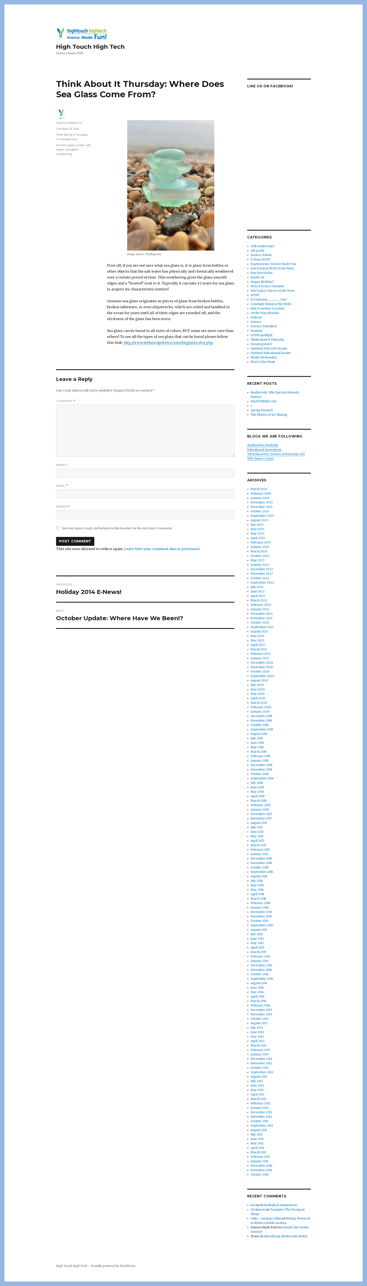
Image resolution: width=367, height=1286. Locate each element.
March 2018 (259, 801)
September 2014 (262, 979)
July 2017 (257, 827)
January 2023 (260, 565)
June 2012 (257, 1085)
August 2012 (259, 1076)
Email (62, 486)
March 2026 (259, 489)
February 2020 (261, 707)
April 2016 (257, 894)
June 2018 (257, 787)
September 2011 (262, 1125)
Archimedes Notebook (262, 445)
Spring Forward (262, 410)
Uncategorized (66, 139)
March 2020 (259, 703)
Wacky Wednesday (264, 357)
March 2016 (258, 898)
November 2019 (261, 720)
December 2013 (261, 1010)
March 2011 (258, 1152)
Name (62, 465)
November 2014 (261, 970)
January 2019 (259, 760)
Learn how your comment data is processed (161, 549)
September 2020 (262, 676)
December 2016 (261, 858)
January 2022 (260, 609)
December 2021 (261, 614)
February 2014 (260, 1005)
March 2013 (259, 1045)
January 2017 (259, 854)
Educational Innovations (264, 449)
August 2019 (259, 734)
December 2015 (261, 912)
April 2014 (257, 996)
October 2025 (260, 511)
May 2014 (257, 992)
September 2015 (262, 925)
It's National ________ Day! (269, 299)
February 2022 (261, 605)
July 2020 (257, 685)
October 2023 (260, 556)
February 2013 (260, 1050)
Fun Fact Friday (262, 273)
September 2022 (262, 582)
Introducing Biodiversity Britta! (285, 1236)
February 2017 (260, 849)
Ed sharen (258, 1209)
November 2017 (261, 818)
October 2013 (260, 1019)
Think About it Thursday (72, 134)
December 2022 (262, 569)
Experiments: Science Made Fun (273, 264)
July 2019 (257, 738)
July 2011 (257, 1134)
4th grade (257, 250)
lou (253, 1205)
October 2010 (260, 1174)
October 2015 (259, 921)
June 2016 (257, 885)
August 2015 (259, 930)
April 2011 (257, 1148)
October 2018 (260, 774)
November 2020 (262, 667)
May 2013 (257, 1036)
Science (256, 322)
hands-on (257, 277)
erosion (61, 145)
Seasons (256, 331)
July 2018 (257, 783)
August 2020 (259, 680)
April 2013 (257, 1041)
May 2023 (257, 560)
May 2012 (257, 1090)
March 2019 (258, 752)
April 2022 (258, 596)
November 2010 (261, 1170)
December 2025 (262, 502)
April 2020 (258, 698)
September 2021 (262, 627)
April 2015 (257, 947)
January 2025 (260, 547)
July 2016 (257, 881)
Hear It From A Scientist (267, 286)
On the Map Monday (265, 313)
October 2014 (260, 974)
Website (63, 506)
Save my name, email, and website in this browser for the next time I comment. (117, 528)
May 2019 (257, 747)
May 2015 (257, 943)
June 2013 (257, 1032)
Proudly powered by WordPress (113, 1266)
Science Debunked (264, 326)
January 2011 (259, 1161)
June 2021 (257, 636)
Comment (65, 401)
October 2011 (259, 1121)
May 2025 (257, 533)
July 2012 (257, 1081)
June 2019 (257, 743)
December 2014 (261, 965)
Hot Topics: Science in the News (273, 291)
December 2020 (262, 663)
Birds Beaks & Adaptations (278, 1205)
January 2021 (260, 658)
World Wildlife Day (264, 401)
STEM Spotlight (261, 335)
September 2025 (262, 516)
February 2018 (260, 805)
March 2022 (259, 600)
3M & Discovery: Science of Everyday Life (276, 454)
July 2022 (257, 587)
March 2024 (259, 551)
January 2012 (260, 1108)
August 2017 (259, 823)
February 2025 (261, 542)
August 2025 (259, 520)
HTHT (255, 295)
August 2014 (259, 983)
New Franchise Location (267, 308)
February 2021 (261, 654)
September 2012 (262, 1072)
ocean (80, 145)
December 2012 (261, 1059)
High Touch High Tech (90, 46)
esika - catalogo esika (266, 1218)
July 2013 (257, 1028)
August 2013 (259, 1023)
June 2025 (257, 529)
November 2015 (261, 916)
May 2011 (257, 1143)
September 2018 (262, 778)
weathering (64, 154)
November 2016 (261, 863)
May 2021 (257, 640)
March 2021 (259, 649)
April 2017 (257, 841)
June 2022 (258, 591)
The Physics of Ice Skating (269, 415)
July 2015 (257, 934)
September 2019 (262, 729)
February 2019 (260, 756)
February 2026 (261, 493)
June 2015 (257, 938)
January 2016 (259, 907)
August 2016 (259, 876)
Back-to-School (261, 255)
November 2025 (261, 507)
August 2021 (259, 631)
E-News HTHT (261, 259)
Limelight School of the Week (271, 304)
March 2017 (258, 845)
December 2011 (261, 1112)
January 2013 (260, 1054)
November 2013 (261, 1014)
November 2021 (261, 618)
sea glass (71, 149)
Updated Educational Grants (271, 353)
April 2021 (258, 645)
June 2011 (257, 1139)
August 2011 (259, 1130)
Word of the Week (263, 362)
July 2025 (257, 525)
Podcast (256, 317)
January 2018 (260, 809)
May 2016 (257, 890)
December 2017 (261, 814)
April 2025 (258, 538)
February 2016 (260, 903)
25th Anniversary (262, 246)
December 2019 (261, 716)
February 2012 (260, 1103)
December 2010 (261, 1166)
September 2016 (262, 872)
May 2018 (257, 792)
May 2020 (258, 694)
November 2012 (261, 1063)
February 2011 (260, 1157)
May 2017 (257, 836)
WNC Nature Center (260, 458)
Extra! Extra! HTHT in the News (272, 268)
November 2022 (262, 573)
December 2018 (261, 765)
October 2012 (260, 1068)
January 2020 (260, 711)
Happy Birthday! (262, 282)
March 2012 (259, 1099)
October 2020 (260, 671)
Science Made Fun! (69, 122)
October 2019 (259, 725)
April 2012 (257, 1094)
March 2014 (259, 1001)
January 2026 (260, 498)
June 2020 (258, 689)
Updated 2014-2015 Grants (269, 348)
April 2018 (257, 796)
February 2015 (260, 956)
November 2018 (261, 769)
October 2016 (259, 867)
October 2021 (260, 622)
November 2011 (261, 1117)
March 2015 (258, 952)
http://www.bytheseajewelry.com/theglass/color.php (168, 342)
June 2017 (257, 832)
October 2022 (260, 578)
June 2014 (257, 987)
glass (71, 145)
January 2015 (259, 961)
